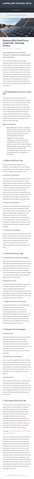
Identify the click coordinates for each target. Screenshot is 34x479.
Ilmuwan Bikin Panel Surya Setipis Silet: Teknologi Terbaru (15, 43)
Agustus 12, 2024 (8, 48)
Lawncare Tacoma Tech (17, 3)
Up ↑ (27, 475)
